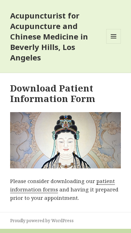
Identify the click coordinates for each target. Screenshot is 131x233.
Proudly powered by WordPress (42, 221)
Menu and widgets (114, 43)
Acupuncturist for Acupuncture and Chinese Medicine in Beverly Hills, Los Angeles (49, 36)
